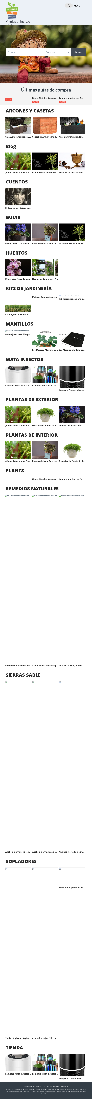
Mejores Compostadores (44, 297)
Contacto (64, 1086)
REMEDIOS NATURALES (32, 488)
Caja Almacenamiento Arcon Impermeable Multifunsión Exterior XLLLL (18, 137)
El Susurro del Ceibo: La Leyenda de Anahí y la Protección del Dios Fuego (18, 208)
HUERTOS (16, 253)
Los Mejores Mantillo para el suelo (72, 350)
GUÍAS (13, 217)
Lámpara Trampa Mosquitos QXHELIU (72, 390)
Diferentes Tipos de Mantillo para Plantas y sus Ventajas (18, 279)
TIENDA (14, 1047)
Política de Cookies (51, 1086)
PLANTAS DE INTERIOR (32, 435)
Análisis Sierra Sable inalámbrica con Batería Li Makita (72, 852)
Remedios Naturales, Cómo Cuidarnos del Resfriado (18, 665)
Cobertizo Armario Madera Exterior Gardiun (45, 137)
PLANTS (8, 99)
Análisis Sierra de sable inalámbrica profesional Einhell (45, 852)
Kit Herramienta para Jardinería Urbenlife (72, 299)
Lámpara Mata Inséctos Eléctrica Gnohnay (18, 385)
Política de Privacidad (32, 1086)
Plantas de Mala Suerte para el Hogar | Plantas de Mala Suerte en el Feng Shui (45, 243)
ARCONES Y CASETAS (30, 111)
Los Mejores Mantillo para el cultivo (45, 350)
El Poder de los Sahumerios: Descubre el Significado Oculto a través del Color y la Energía (72, 172)
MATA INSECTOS (24, 359)
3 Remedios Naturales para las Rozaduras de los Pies (45, 665)
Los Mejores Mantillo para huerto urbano (18, 334)
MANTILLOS (19, 324)
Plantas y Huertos (18, 21)
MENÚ (77, 5)
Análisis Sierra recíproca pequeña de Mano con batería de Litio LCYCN (18, 852)
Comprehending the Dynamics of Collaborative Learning (72, 98)
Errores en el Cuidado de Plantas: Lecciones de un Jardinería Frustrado (18, 243)
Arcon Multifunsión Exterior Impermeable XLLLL (72, 137)
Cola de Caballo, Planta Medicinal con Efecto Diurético (72, 665)
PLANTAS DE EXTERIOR (32, 399)
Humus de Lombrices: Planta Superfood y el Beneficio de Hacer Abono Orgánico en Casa (45, 279)
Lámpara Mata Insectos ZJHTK (45, 385)
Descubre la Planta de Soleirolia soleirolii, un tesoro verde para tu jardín (45, 425)
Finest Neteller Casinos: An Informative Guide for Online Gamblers (45, 98)
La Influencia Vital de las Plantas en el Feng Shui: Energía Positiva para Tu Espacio (45, 172)
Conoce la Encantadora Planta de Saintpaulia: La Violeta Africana (72, 425)
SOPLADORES (21, 861)
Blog (11, 146)
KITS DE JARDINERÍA (29, 288)
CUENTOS (17, 182)
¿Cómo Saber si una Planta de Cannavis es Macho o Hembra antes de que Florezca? (18, 172)
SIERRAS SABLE (23, 675)
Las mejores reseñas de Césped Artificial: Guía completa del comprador (18, 314)
